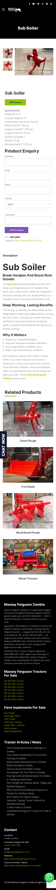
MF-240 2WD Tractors (14, 681)
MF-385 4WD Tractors (14, 699)
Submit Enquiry (17, 230)
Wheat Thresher (28, 578)
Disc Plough (9, 713)
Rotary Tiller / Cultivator (14, 725)
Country (8, 198)
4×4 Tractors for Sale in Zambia (23, 796)
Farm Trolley (9, 719)
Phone (7, 184)
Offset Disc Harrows (13, 722)
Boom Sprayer (10, 728)
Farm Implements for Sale (28, 240)
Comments (10, 214)
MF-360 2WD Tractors (14, 687)
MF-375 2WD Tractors (14, 690)
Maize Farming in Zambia (19, 765)
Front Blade (28, 486)
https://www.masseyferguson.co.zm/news (22, 865)
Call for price (15, 102)
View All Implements (13, 731)
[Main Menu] (3, 9)
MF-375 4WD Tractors (14, 693)
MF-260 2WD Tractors (14, 684)
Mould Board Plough (28, 532)
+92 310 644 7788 (12, 845)
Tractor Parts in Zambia (19, 807)
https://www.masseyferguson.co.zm (20, 858)
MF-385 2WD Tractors (14, 696)
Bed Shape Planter (12, 716)
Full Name (9, 156)
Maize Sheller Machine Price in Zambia (26, 761)
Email (7, 170)
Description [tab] (10, 255)
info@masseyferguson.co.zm (17, 852)
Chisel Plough (28, 440)
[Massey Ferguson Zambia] (14, 9)
